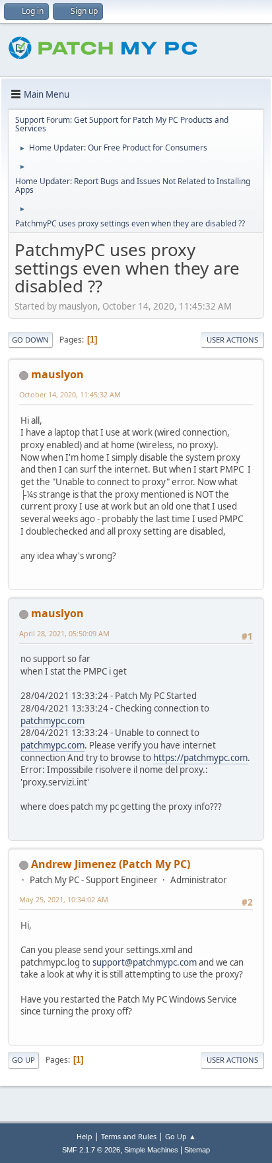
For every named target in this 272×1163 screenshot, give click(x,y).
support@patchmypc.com (144, 962)
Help (84, 1136)
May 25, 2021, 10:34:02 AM (63, 899)
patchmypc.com (52, 721)
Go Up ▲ (180, 1136)
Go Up (23, 1060)
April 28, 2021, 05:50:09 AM (64, 633)
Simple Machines (151, 1150)
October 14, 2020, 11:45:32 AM (70, 394)
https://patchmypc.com (200, 758)
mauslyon (57, 374)
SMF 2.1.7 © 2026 (91, 1150)
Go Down (30, 340)
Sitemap (197, 1150)
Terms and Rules (128, 1136)
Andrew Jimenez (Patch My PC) (110, 864)
